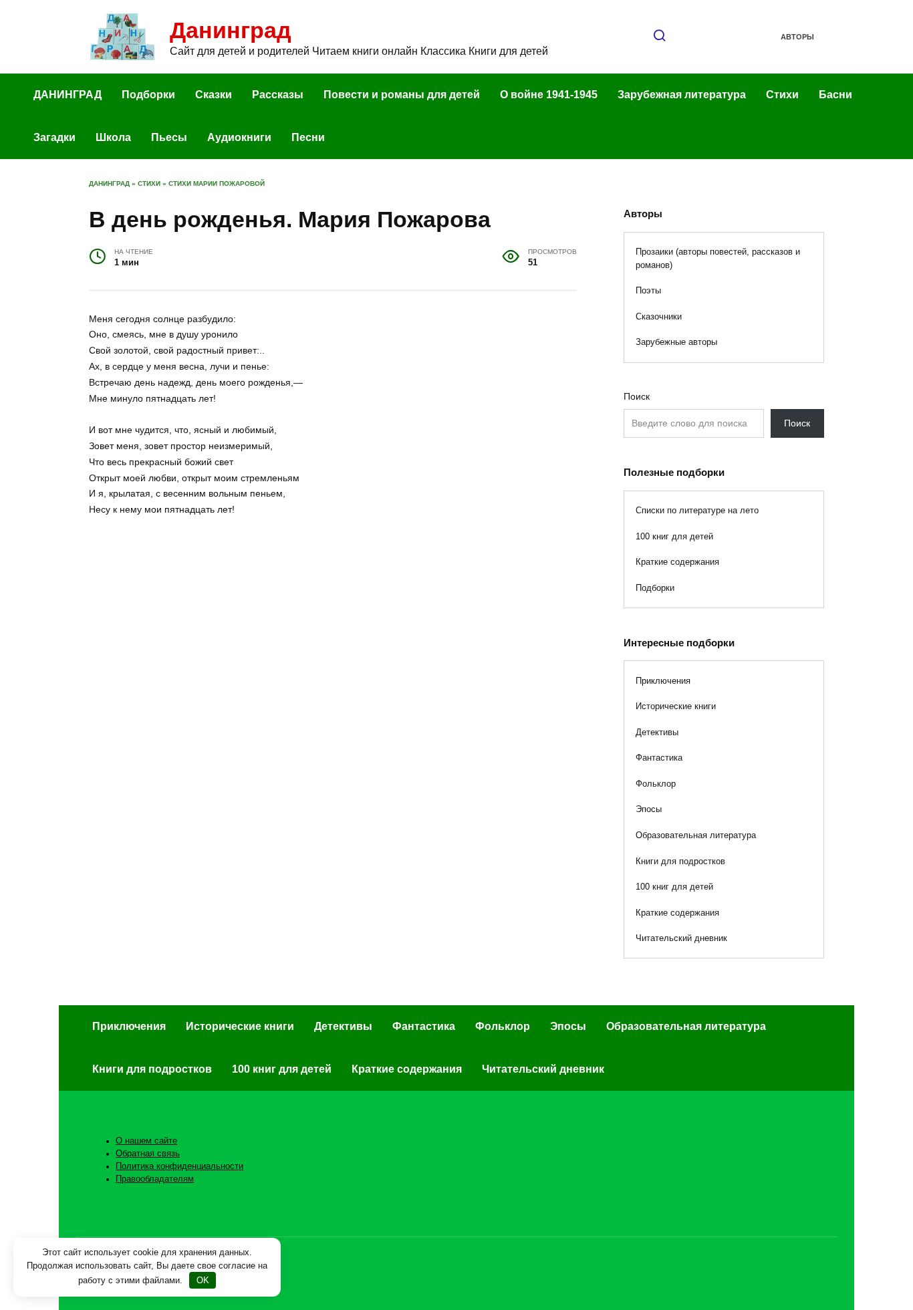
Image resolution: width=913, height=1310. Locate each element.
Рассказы (277, 94)
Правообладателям (155, 1179)
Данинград (230, 30)
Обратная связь (148, 1153)
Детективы (657, 732)
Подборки (148, 94)
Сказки (213, 94)
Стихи (782, 94)
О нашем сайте (146, 1141)
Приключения (663, 681)
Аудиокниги (239, 137)
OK (203, 1280)
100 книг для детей (674, 536)
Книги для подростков (680, 861)
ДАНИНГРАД (67, 94)
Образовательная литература (696, 835)
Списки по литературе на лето (697, 510)
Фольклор (656, 784)
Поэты (648, 290)
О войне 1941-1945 (549, 94)
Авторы (797, 37)
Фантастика (659, 758)
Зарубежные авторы (676, 342)
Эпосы (649, 809)
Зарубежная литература (682, 94)
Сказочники (659, 316)
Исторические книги (676, 706)
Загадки (54, 137)
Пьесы (169, 137)
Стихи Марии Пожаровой (216, 183)
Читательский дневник (681, 938)
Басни (835, 94)
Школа (113, 137)
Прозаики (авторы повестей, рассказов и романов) (718, 258)
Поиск (637, 396)
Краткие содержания (677, 562)
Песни (308, 137)
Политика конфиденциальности (179, 1166)
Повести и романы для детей (401, 94)
